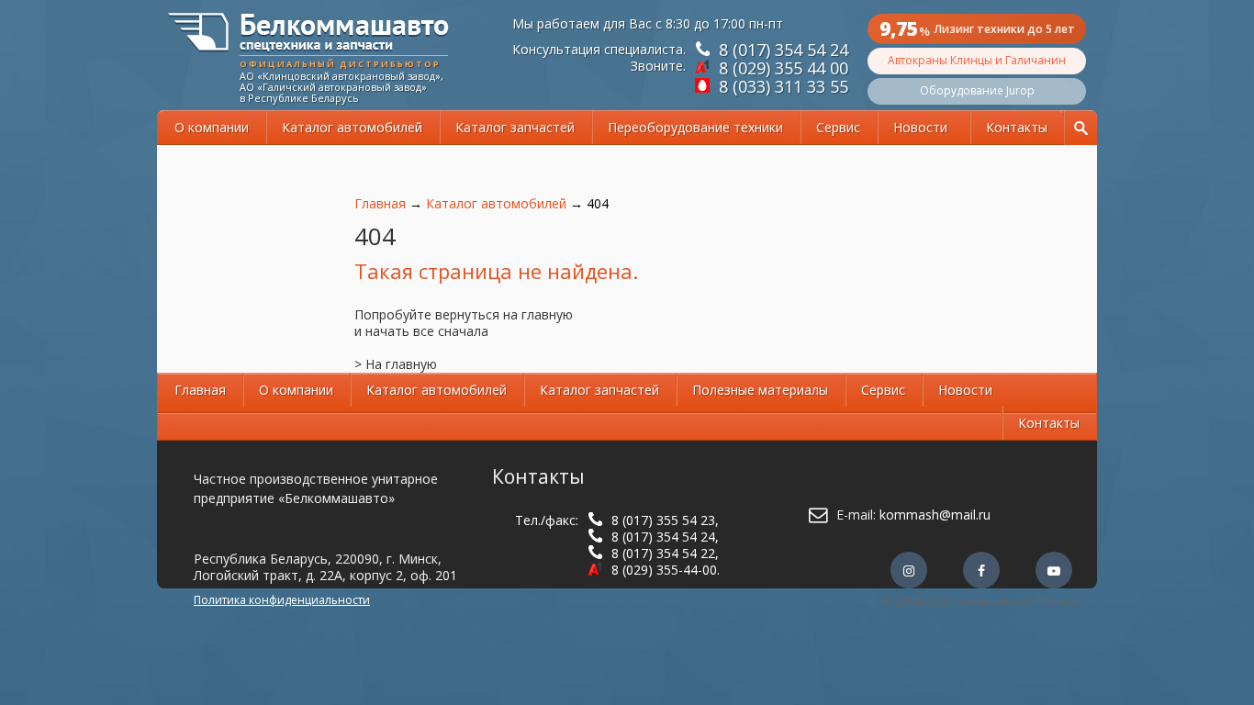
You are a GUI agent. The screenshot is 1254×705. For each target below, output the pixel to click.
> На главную (395, 364)
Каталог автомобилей (352, 127)
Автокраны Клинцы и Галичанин (977, 60)
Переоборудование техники (695, 127)
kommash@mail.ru (935, 514)
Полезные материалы (760, 389)
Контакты (1016, 127)
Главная (380, 203)
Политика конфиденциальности (282, 600)
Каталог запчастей (515, 127)
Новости (920, 127)
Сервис (838, 127)
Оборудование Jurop (977, 90)
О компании (211, 127)
